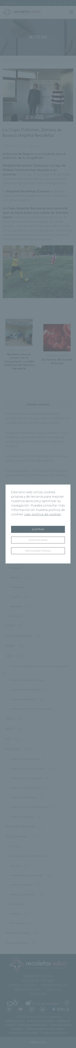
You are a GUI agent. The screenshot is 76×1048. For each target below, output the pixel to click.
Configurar (38, 540)
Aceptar (38, 529)
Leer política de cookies (42, 514)
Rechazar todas (38, 550)
